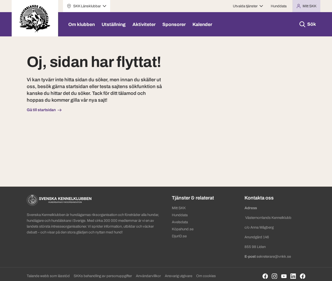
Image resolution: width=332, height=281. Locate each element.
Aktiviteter (144, 24)
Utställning (114, 24)
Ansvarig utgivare (178, 276)
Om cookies (206, 276)
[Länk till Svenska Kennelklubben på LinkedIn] (293, 276)
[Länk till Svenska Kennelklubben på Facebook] (265, 276)
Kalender (202, 24)
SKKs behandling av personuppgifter (103, 276)
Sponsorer (174, 24)
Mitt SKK (179, 208)
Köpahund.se (182, 229)
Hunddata (279, 6)
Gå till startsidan (41, 110)
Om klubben (81, 24)
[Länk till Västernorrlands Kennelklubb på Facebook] (302, 276)
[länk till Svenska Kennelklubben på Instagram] (274, 276)
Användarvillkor (148, 276)
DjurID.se (179, 236)
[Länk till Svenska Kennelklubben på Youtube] (284, 276)
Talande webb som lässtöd (48, 276)
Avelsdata (180, 222)
